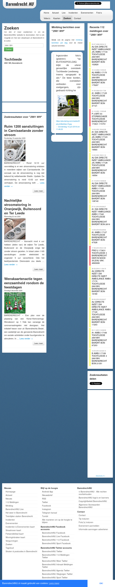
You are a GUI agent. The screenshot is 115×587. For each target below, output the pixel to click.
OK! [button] (101, 583)
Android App (47, 491)
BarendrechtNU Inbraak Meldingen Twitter (57, 565)
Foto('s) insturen (86, 522)
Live (63, 12)
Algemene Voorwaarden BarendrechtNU (89, 506)
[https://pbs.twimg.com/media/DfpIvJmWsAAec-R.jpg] (68, 106)
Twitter (45, 502)
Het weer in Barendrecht (16, 512)
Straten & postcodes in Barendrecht (21, 551)
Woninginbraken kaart (15, 537)
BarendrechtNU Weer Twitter (55, 560)
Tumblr (45, 516)
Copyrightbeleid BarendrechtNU (93, 501)
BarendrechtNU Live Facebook (55, 536)
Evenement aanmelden (89, 525)
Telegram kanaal (49, 512)
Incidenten (73, 12)
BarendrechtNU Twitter (52, 551)
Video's (47, 18)
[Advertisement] (24, 107)
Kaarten (56, 18)
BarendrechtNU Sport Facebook (56, 543)
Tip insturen (84, 518)
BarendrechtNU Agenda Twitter (56, 570)
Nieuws (9, 498)
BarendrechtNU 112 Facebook (55, 539)
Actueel (55, 12)
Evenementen (87, 12)
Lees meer (38, 190)
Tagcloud (10, 547)
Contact (77, 18)
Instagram (46, 509)
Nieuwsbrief (47, 495)
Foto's (99, 12)
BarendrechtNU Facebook (53, 532)
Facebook (46, 505)
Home (46, 12)
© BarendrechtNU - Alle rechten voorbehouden (93, 492)
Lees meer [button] (54, 583)
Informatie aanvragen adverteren (93, 529)
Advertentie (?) (100, 476)
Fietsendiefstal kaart (15, 533)
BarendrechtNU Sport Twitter (55, 577)
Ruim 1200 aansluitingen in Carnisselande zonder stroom (24, 130)
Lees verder (11, 264)
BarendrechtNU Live (15, 509)
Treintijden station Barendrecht (19, 516)
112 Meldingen (12, 502)
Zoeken (67, 18)
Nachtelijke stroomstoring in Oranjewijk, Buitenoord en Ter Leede (22, 206)
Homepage (10, 491)
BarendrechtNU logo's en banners (94, 497)
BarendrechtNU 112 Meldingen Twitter (56, 556)
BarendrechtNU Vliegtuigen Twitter (57, 574)
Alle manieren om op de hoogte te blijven (57, 521)
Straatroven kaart (13, 530)
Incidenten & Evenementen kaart (20, 526)
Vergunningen (12, 540)
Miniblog (9, 505)
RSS (44, 498)
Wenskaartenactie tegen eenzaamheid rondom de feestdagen (24, 282)
